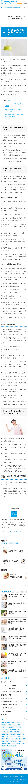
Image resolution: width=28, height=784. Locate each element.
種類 (9, 743)
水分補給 (4, 743)
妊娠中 (7, 738)
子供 (12, 738)
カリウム (4, 724)
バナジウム (4, 729)
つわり (17, 722)
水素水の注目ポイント (7, 708)
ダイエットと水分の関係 (8, 688)
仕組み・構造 (5, 734)
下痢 (11, 731)
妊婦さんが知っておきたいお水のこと (11, 701)
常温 (3, 741)
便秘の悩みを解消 (6, 695)
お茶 (13, 722)
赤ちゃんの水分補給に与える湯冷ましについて (14, 110)
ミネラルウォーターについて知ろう (11, 691)
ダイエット (4, 727)
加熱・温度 (13, 736)
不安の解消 (16, 731)
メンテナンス (5, 731)
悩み (7, 741)
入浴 (7, 736)
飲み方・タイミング (14, 543)
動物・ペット (21, 736)
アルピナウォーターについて (9, 682)
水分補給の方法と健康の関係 (9, 704)
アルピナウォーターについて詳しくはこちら (13, 531)
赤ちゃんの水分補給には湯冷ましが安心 (14, 105)
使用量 (18, 734)
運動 (24, 743)
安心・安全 (18, 738)
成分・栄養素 (13, 741)
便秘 (24, 734)
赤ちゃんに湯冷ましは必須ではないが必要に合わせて (14, 115)
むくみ (23, 722)
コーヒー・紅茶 (16, 724)
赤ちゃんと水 (5, 11)
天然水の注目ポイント (7, 698)
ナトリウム (18, 727)
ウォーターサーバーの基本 (8, 685)
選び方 (3, 745)
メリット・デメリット (14, 729)
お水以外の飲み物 (6, 722)
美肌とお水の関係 (6, 711)
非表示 (8, 100)
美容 (13, 743)
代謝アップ (12, 734)
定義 (24, 738)
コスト (9, 724)
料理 (20, 741)
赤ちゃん (5, 543)
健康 (3, 736)
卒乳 (3, 738)
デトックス (11, 727)
